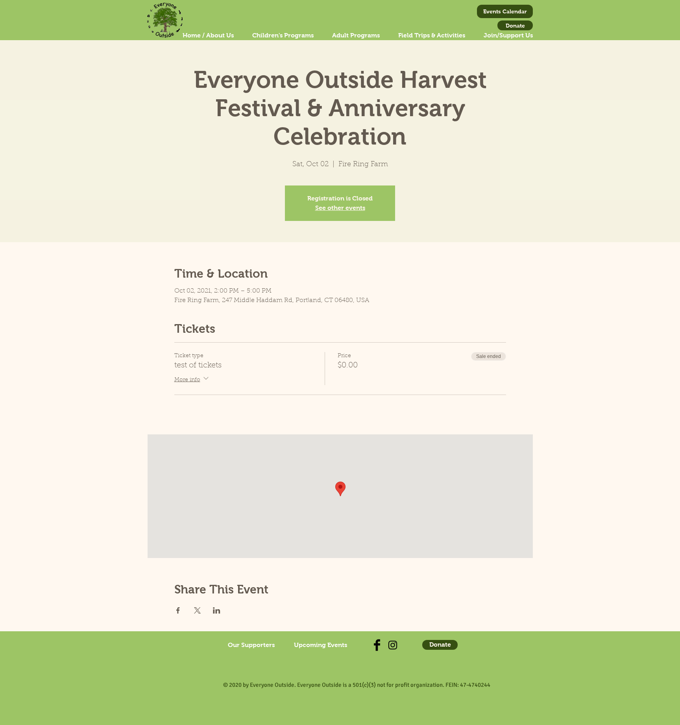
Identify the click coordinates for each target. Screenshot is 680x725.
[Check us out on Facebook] (377, 645)
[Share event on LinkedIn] (216, 610)
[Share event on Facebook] (178, 610)
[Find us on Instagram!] (393, 645)
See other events (340, 207)
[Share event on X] (197, 610)
